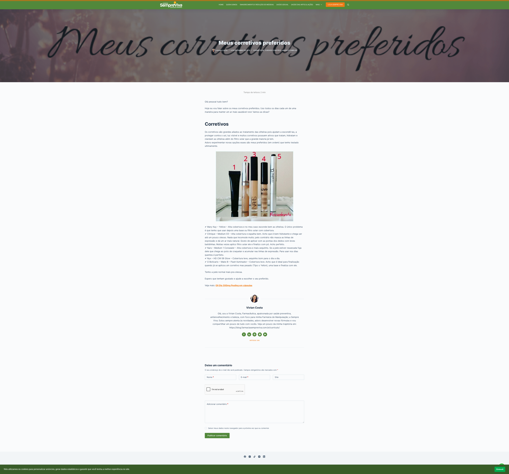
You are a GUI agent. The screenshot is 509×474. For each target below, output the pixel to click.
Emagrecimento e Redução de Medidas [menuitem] (257, 5)
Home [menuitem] (221, 5)
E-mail (244, 377)
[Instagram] (250, 457)
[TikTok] (254, 457)
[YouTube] (259, 457)
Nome (210, 377)
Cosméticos (258, 50)
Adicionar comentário (217, 404)
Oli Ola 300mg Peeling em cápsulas (234, 285)
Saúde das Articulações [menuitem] (302, 5)
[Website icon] (254, 334)
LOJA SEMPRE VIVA (335, 5)
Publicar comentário (217, 435)
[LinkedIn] (264, 457)
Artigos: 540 (255, 340)
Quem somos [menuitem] (231, 5)
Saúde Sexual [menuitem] (282, 5)
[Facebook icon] (244, 334)
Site (276, 377)
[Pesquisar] (348, 5)
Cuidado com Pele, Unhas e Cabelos (281, 50)
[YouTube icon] (265, 334)
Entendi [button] (499, 469)
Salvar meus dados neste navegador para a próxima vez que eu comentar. (238, 428)
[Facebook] (245, 457)
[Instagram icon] (260, 334)
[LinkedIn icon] (249, 334)
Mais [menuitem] (318, 5)
